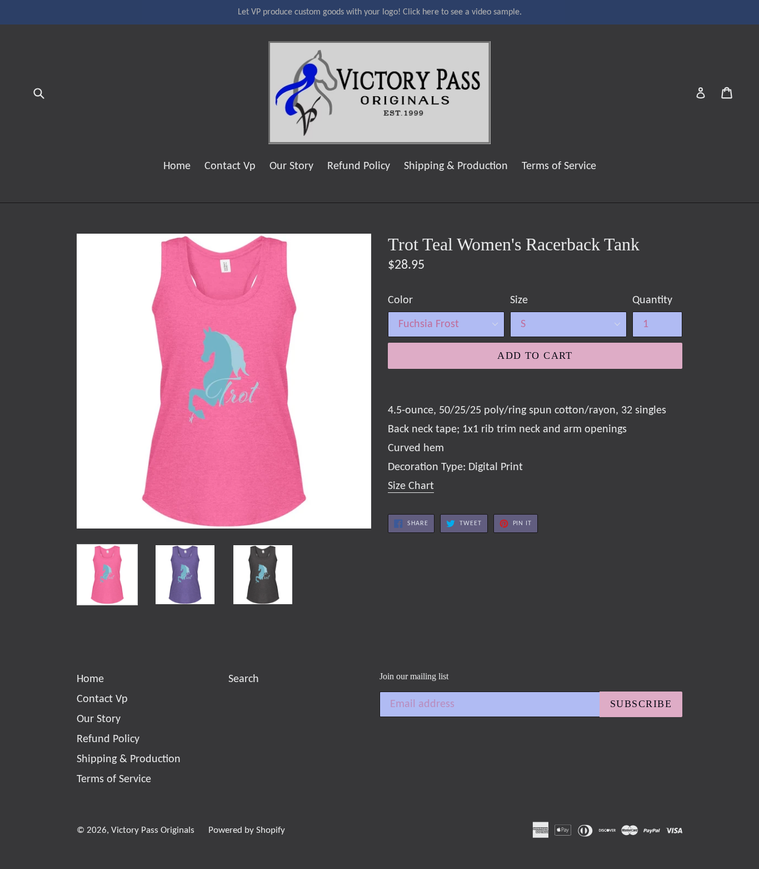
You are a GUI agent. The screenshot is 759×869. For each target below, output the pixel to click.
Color (400, 300)
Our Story (291, 166)
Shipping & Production (456, 166)
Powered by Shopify (246, 830)
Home (177, 166)
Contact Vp (230, 166)
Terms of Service (559, 166)
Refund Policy (358, 166)
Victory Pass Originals (152, 830)
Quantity (652, 300)
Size (519, 300)
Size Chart (411, 486)
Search (243, 679)
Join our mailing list (413, 676)
